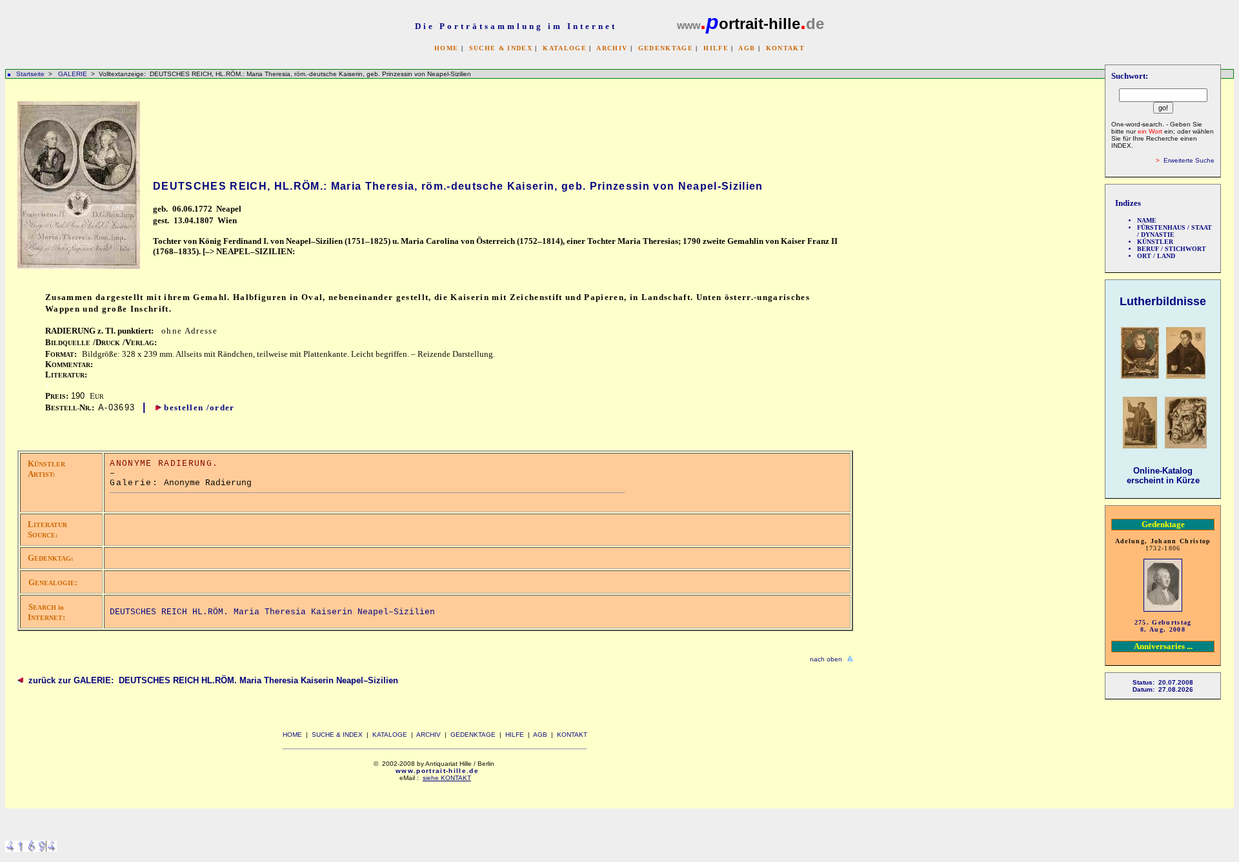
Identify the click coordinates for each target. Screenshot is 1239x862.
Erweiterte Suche (1188, 160)
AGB (746, 48)
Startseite (30, 73)
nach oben (826, 659)
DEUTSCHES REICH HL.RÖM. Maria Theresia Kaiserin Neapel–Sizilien (272, 612)
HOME (446, 48)
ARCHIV (611, 48)
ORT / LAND (1156, 255)
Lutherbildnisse (1163, 301)
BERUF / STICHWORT (1171, 248)
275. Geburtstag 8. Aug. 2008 (1163, 626)
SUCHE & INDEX (500, 48)
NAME (1146, 220)
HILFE (716, 48)
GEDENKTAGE (665, 48)
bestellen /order (199, 407)
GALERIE (73, 73)
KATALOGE (565, 48)
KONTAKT (785, 48)
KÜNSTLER (1155, 241)
